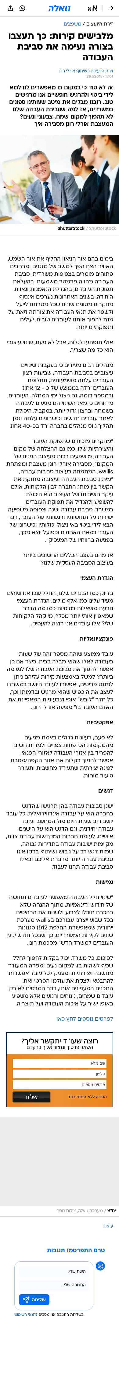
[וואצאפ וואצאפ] (22, 8)
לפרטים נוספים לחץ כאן (84, 1019)
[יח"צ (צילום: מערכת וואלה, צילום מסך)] (59, 1166)
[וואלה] (59, 8)
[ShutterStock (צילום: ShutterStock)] (59, 184)
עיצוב (108, 1226)
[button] (92, 8)
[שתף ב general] (10, 8)
